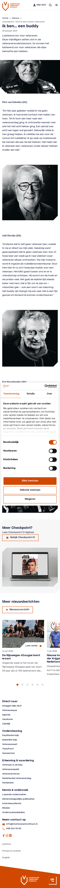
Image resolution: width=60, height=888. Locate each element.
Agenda (6, 715)
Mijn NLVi (41, 5)
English (6, 858)
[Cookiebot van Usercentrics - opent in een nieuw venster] (44, 386)
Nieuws (15, 18)
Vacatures (7, 719)
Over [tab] (49, 394)
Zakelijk (6, 724)
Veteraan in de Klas (12, 765)
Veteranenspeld (10, 770)
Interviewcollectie (11, 804)
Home (5, 18)
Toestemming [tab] (11, 394)
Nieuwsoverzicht (19, 610)
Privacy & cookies (11, 851)
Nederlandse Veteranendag (16, 778)
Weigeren (30, 499)
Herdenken (8, 783)
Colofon (6, 844)
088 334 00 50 (13, 829)
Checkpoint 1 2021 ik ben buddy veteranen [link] (23, 21)
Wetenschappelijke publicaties (18, 799)
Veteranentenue (11, 774)
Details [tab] (31, 394)
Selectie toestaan (30, 490)
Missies (6, 808)
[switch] (53, 451)
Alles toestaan (30, 481)
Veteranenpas (9, 710)
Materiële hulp (9, 740)
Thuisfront (8, 749)
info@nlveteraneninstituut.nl (22, 824)
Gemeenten (8, 753)
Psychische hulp (10, 736)
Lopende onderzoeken (14, 795)
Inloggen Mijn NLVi (11, 706)
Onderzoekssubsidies (13, 813)
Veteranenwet (9, 744)
